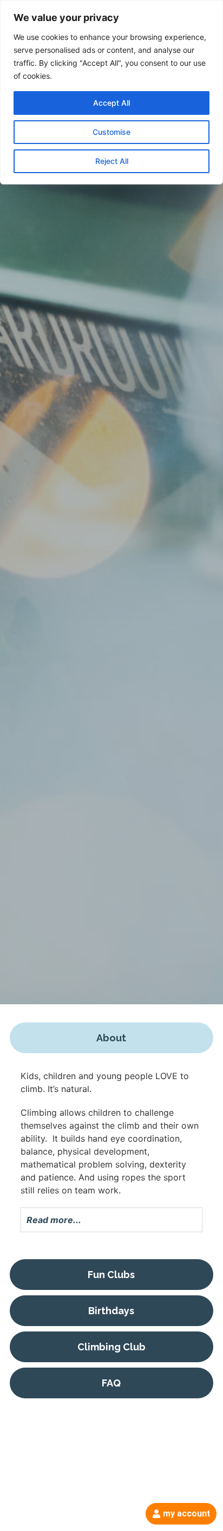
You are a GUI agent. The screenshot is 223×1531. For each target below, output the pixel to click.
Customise (111, 131)
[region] (111, 92)
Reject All (111, 161)
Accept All (111, 102)
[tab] (111, 1037)
